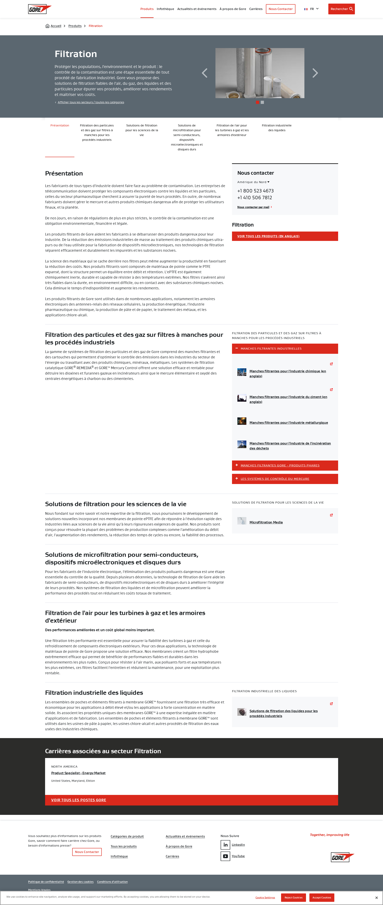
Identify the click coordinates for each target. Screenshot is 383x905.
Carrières (172, 856)
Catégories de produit (127, 836)
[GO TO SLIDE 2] (262, 102)
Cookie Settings (265, 897)
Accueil (56, 26)
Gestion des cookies (80, 881)
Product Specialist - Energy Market (78, 773)
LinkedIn (238, 844)
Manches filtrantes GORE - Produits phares (280, 465)
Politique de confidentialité (46, 881)
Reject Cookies (294, 897)
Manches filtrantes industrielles (271, 348)
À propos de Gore (233, 9)
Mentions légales (39, 889)
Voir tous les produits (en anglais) (268, 236)
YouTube (238, 856)
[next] (315, 73)
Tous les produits (124, 846)
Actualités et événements (196, 9)
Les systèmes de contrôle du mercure (275, 478)
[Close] (376, 897)
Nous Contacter (281, 9)
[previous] (204, 73)
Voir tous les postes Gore (78, 800)
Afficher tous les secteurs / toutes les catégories (91, 102)
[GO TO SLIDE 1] (257, 102)
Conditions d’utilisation (112, 881)
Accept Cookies (322, 897)
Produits (147, 9)
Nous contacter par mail (253, 207)
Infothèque (119, 856)
